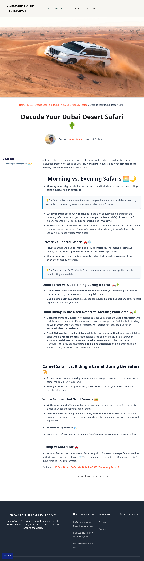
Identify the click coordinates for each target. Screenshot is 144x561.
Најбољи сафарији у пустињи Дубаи (83, 534)
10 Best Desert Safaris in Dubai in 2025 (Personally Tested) (57, 104)
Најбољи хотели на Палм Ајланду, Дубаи (83, 524)
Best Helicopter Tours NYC (83, 545)
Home (22, 104)
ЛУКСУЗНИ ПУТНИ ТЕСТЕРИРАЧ (33, 514)
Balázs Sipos (75, 138)
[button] (55, 8)
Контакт (91, 8)
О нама (74, 8)
